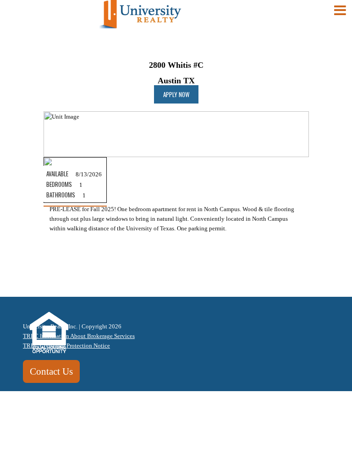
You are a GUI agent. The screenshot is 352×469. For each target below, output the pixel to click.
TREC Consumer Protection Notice (66, 345)
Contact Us (51, 371)
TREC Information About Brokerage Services (79, 336)
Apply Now (176, 94)
